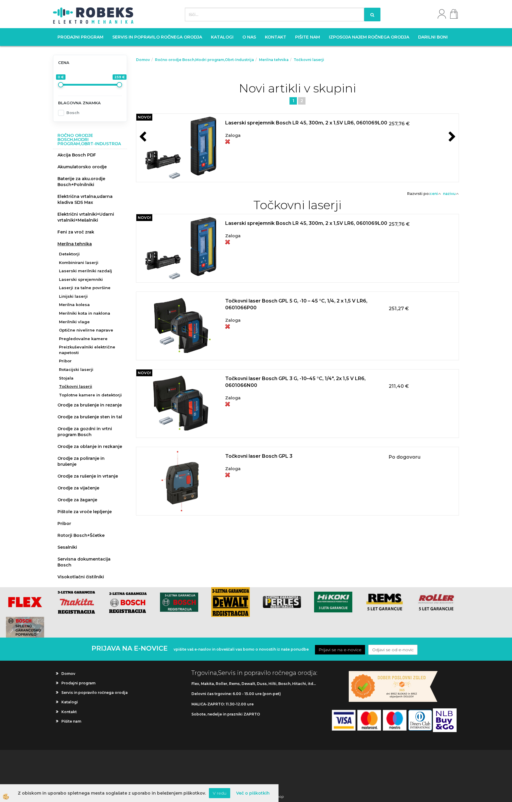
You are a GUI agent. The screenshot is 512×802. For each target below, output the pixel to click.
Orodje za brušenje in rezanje (89, 405)
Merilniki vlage (74, 321)
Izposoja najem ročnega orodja (369, 37)
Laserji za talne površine (85, 287)
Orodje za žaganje (77, 499)
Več (297, 139)
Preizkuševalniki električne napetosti (87, 350)
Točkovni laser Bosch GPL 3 (258, 456)
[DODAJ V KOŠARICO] (297, 154)
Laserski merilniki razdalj (85, 270)
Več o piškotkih (253, 793)
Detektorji (69, 254)
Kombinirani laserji (78, 262)
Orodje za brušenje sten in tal (89, 417)
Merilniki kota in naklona (84, 313)
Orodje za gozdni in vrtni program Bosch (84, 431)
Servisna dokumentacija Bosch (84, 562)
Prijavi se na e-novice (340, 649)
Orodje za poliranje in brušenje (81, 461)
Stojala (66, 378)
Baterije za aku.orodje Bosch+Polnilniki (81, 181)
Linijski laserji (73, 296)
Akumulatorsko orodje (82, 166)
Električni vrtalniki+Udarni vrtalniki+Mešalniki (85, 217)
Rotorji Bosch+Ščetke (81, 535)
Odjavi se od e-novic (393, 649)
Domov (143, 59)
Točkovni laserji (75, 386)
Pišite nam (307, 37)
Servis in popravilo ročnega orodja (157, 37)
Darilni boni (433, 37)
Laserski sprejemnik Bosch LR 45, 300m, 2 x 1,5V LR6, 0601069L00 (306, 123)
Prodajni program (80, 37)
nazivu (449, 193)
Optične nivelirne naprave (86, 330)
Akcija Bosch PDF (76, 155)
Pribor (65, 360)
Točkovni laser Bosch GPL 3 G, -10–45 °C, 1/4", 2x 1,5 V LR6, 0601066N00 (295, 382)
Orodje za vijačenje (78, 488)
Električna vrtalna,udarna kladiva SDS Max (85, 199)
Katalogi (222, 37)
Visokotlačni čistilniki (80, 577)
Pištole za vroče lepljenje (84, 511)
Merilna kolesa (74, 304)
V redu (219, 793)
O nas (249, 37)
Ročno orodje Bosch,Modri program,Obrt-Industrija (204, 59)
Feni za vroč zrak (75, 232)
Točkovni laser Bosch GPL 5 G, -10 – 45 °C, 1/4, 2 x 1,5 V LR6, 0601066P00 (296, 304)
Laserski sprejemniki (81, 279)
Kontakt (275, 37)
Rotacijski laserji (76, 369)
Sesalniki (67, 547)
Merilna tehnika (74, 243)
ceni (434, 193)
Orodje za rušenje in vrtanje (87, 476)
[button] (451, 137)
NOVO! (144, 117)
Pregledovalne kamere (83, 338)
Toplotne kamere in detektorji (90, 395)
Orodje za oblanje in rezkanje (89, 446)
